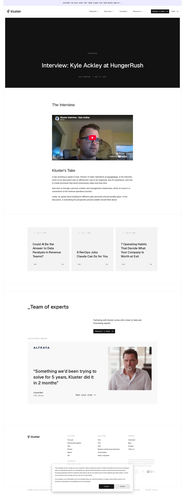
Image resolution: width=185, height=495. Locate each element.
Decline (122, 486)
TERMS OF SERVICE (133, 490)
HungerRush (112, 177)
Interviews (92, 53)
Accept (106, 486)
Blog (35, 264)
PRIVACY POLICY (151, 490)
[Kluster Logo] (14, 11)
